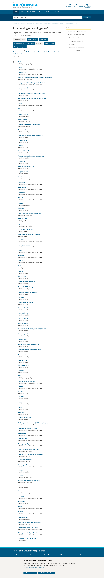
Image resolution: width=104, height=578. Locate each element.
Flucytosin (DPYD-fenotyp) (26, 287)
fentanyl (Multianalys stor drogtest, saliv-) (31, 156)
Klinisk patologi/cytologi (20, 47)
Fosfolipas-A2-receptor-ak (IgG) (27, 428)
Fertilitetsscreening (24, 177)
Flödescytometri (23, 376)
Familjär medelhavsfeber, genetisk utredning (31, 83)
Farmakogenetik (23, 88)
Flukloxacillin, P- (23, 308)
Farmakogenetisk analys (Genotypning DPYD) (32, 98)
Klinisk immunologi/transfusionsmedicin (24, 43)
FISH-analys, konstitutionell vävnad (29, 234)
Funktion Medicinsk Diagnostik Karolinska (32, 23)
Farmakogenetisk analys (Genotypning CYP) (31, 93)
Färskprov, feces (23, 517)
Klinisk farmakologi (32, 39)
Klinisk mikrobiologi (49, 43)
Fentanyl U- (21, 161)
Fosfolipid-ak (22, 433)
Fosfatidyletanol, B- (24, 418)
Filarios (20, 203)
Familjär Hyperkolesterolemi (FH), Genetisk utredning (34, 77)
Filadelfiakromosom (24, 198)
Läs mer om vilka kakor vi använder (34, 567)
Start (15, 23)
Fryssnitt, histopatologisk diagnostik (29, 480)
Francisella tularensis (24, 459)
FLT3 (19, 266)
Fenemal (20, 145)
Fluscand (21, 370)
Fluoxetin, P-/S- (22, 360)
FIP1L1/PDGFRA (23, 219)
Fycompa (21, 501)
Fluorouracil (22, 355)
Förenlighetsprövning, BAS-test (27, 527)
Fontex (20, 407)
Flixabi (20, 250)
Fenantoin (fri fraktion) (25, 130)
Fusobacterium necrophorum (27, 491)
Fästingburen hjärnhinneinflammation (29, 522)
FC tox (20, 109)
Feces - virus (22, 119)
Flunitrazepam (22, 318)
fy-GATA (20, 512)
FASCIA (20, 104)
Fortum (20, 412)
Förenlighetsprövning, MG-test (27, 533)
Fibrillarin (21, 192)
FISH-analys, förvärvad (25, 229)
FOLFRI (20, 402)
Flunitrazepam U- (23, 334)
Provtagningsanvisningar (71, 23)
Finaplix (20, 208)
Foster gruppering (23, 444)
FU (19, 486)
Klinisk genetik (43, 39)
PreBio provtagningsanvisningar (76, 47)
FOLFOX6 (21, 397)
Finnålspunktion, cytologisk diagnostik (29, 213)
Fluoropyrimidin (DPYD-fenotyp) (28, 344)
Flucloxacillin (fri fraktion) (26, 281)
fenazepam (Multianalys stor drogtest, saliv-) (31, 135)
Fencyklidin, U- (22, 140)
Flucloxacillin (22, 276)
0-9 (22, 53)
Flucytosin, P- (22, 297)
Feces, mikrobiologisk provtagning (28, 124)
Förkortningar (72, 44)
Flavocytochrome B (24, 245)
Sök (86, 17)
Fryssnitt (21, 475)
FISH (19, 224)
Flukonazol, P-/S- (23, 313)
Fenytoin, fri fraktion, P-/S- (26, 166)
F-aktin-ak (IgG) (22, 72)
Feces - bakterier (23, 114)
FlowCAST (21, 261)
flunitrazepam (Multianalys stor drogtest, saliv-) (32, 329)
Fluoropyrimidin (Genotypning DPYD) (29, 349)
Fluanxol (20, 271)
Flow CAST (21, 255)
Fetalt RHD (21, 182)
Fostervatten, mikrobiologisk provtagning (30, 454)
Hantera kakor (30, 573)
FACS (19, 62)
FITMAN (20, 240)
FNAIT (20, 386)
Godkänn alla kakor (46, 573)
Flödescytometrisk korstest (26, 381)
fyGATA (20, 506)
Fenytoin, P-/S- (22, 172)
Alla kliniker (17, 39)
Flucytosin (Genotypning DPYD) (27, 292)
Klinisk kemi (39, 43)
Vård (19, 23)
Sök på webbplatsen (20, 17)
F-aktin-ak (21, 67)
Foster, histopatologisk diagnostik (28, 449)
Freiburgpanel (22, 465)
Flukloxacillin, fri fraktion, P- (26, 302)
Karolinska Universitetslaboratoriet (53, 23)
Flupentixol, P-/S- (23, 365)
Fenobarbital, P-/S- (23, 151)
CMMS (23, 39)
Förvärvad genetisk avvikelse (27, 538)
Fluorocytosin (22, 339)
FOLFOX (20, 391)
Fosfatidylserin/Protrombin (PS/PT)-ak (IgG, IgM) (33, 423)
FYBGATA (21, 496)
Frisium (20, 470)
